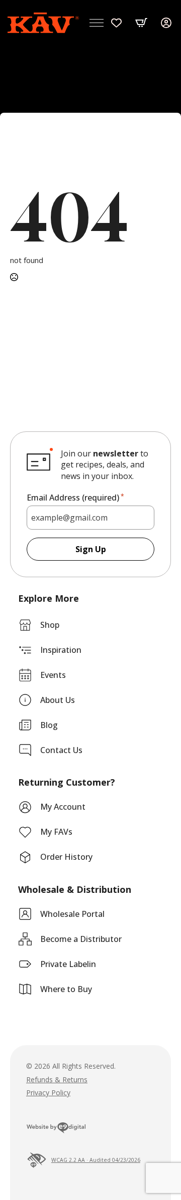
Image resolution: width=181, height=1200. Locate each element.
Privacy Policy (48, 1092)
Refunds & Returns (56, 1079)
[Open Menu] (96, 23)
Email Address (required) (75, 498)
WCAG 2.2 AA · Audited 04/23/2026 (95, 1159)
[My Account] (166, 23)
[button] (141, 22)
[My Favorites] (116, 23)
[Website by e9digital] (56, 1129)
